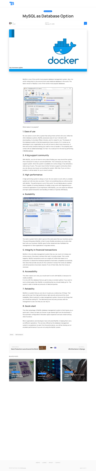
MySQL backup (28, 151)
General (11, 334)
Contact (57, 462)
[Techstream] (12, 3)
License (44, 462)
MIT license (23, 468)
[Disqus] (48, 399)
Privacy (51, 462)
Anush (14, 24)
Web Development (47, 11)
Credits (38, 462)
